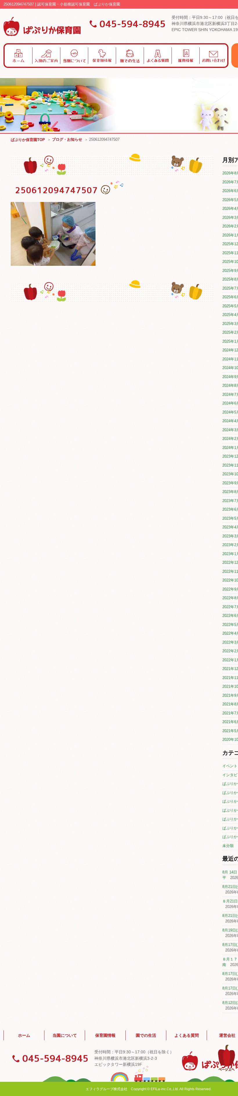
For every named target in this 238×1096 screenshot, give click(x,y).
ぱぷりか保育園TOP (28, 140)
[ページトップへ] (226, 1070)
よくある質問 (186, 1035)
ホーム (24, 1035)
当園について (65, 1035)
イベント (229, 766)
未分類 (228, 846)
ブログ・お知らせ (67, 139)
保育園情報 (105, 1035)
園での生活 (146, 1035)
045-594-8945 (133, 23)
